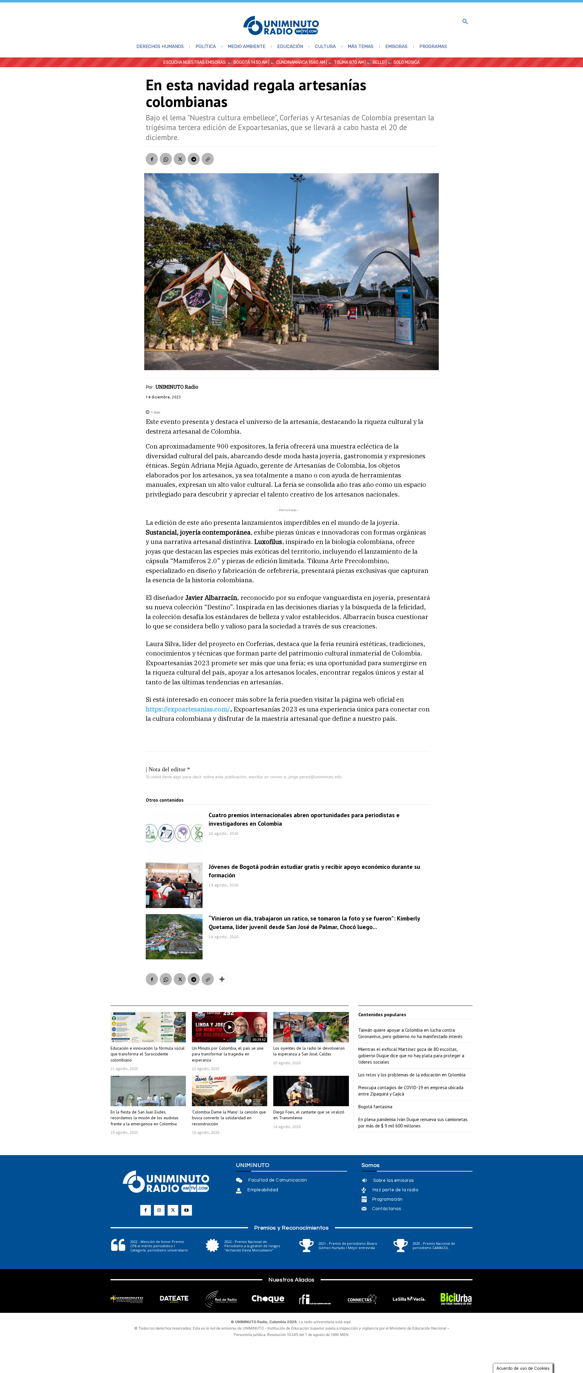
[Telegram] (194, 159)
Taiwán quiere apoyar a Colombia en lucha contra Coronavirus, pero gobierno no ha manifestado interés (410, 1033)
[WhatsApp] (166, 159)
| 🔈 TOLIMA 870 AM (344, 62)
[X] (180, 159)
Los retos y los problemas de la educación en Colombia (411, 1075)
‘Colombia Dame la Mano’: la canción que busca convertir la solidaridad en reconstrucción (229, 1118)
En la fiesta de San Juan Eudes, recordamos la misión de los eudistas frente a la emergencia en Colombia (145, 1118)
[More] (222, 979)
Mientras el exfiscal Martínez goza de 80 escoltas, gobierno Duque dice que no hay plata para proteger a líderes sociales (411, 1055)
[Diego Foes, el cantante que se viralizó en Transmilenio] (311, 1091)
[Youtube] (186, 1210)
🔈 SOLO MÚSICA (403, 62)
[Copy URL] (208, 159)
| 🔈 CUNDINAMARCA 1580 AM (296, 62)
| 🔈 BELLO (374, 62)
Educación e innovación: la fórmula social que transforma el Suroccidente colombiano (148, 1054)
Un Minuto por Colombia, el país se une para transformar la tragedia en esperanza (228, 1054)
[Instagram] (159, 1210)
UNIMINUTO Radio (176, 386)
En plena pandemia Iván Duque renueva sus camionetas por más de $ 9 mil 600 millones (413, 1123)
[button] (465, 22)
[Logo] (281, 26)
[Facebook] (152, 159)
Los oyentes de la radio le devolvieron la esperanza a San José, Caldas (309, 1051)
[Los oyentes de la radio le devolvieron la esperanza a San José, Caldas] (311, 1027)
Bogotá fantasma (375, 1107)
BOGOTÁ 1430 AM (251, 62)
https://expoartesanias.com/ (188, 709)
